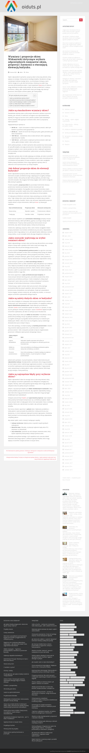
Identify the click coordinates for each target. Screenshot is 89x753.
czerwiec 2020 (69, 392)
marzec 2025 (68, 270)
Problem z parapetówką (69, 208)
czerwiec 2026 (69, 239)
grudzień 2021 (69, 331)
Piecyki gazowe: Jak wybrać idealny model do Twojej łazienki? (16, 674)
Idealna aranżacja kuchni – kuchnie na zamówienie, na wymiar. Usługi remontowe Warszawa (44, 693)
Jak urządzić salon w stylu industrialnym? (43, 662)
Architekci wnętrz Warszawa (67, 624)
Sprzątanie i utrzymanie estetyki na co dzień (73, 137)
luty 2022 (67, 324)
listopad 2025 (68, 260)
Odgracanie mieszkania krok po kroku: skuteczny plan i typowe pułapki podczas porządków (71, 31)
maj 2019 (67, 415)
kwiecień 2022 (69, 317)
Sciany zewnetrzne (9, 632)
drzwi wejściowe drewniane (67, 647)
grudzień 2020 (69, 371)
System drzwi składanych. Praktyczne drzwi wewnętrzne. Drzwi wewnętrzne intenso (71, 163)
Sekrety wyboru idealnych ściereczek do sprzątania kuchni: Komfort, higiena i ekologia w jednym (43, 657)
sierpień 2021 (68, 344)
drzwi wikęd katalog (65, 670)
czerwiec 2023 (69, 300)
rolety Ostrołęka (78, 695)
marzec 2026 (68, 249)
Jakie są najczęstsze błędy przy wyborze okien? (22, 105)
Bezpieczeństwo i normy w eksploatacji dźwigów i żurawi (76, 595)
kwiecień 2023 (69, 307)
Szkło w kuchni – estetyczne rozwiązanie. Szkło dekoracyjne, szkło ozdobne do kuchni (44, 625)
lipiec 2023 (67, 297)
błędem (24, 398)
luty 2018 (67, 439)
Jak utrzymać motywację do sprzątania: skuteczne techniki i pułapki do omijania (71, 52)
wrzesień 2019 (69, 412)
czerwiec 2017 (69, 463)
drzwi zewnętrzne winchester (67, 672)
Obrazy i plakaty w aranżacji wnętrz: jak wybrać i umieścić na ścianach (73, 169)
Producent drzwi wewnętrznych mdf (69, 690)
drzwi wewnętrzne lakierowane (68, 665)
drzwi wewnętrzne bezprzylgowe (68, 655)
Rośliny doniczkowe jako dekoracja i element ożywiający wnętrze (44, 722)
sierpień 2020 (68, 385)
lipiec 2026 (67, 236)
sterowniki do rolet (79, 712)
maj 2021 (67, 354)
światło (16, 307)
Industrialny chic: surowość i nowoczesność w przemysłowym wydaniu (72, 529)
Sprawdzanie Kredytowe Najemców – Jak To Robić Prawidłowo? (16, 717)
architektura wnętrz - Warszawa (68, 627)
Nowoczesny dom (9, 664)
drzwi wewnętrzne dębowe (67, 657)
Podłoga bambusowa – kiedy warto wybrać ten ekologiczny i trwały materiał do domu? (72, 561)
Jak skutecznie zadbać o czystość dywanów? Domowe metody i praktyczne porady (44, 639)
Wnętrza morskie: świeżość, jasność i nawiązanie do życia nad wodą (42, 651)
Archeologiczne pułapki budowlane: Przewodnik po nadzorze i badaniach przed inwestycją (44, 706)
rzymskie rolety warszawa (66, 700)
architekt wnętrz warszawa (66, 629)
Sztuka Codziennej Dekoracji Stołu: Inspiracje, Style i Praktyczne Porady (71, 545)
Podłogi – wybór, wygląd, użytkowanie (71, 120)
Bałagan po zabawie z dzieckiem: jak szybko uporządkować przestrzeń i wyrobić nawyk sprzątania (72, 81)
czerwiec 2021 (69, 351)
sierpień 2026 (68, 232)
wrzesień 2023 (69, 290)
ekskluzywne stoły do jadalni (78, 677)
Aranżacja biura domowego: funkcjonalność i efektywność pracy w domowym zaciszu (44, 671)
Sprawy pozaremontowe (72, 133)
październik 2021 (69, 337)
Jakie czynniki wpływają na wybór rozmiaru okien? (23, 102)
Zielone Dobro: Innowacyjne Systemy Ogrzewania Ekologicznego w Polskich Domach (14, 680)
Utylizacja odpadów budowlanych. (13, 655)
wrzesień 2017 (69, 456)
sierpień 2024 (68, 276)
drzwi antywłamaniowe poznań (68, 639)
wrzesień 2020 (69, 381)
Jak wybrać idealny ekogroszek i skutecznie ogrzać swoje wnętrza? (16, 625)
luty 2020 (67, 405)
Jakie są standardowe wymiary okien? (19, 98)
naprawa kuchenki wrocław (75, 682)
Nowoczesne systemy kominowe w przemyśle (14, 732)
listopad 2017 (68, 449)
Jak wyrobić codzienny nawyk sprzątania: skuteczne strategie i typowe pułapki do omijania (72, 38)
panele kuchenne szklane (66, 685)
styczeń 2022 (68, 327)
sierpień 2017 (68, 459)
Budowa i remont (70, 109)
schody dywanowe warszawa (67, 702)
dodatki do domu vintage (66, 637)
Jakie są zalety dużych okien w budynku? (20, 103)
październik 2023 (69, 287)
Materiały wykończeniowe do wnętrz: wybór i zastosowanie (44, 630)
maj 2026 (67, 243)
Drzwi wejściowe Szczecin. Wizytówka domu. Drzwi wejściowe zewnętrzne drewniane (72, 175)
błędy (40, 85)
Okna (27, 72)
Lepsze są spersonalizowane (12, 692)
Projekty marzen (8, 629)
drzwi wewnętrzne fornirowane (68, 660)
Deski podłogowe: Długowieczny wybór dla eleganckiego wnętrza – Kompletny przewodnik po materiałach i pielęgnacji (44, 727)
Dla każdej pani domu (10, 689)
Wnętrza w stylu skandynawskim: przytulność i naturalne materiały (44, 717)
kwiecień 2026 (69, 246)
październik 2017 (69, 453)
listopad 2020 (68, 375)
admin (21, 72)
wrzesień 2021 (69, 341)
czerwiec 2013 (69, 470)
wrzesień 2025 (69, 263)
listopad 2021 (68, 334)
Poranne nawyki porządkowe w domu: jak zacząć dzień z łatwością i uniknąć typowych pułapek (72, 59)
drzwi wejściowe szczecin (66, 649)
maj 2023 (67, 304)
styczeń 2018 (68, 442)
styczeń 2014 (68, 466)
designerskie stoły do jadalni (77, 634)
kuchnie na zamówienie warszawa (75, 680)
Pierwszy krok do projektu (11, 729)
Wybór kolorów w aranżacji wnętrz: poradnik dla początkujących (44, 740)
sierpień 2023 (68, 293)
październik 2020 (69, 378)
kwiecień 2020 (69, 398)
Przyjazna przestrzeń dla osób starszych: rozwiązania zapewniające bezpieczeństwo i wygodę (44, 676)
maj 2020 (67, 395)
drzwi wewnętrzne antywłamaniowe (69, 652)
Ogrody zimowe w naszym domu (72, 221)
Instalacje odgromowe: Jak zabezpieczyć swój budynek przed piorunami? (72, 213)
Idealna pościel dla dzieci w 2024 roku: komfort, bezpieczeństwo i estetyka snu (43, 687)
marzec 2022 (68, 320)
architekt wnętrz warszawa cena (68, 632)
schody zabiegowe (65, 705)
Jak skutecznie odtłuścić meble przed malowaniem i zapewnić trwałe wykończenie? (42, 734)
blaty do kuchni (64, 634)
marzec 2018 (68, 436)
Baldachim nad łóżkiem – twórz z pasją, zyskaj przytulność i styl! (72, 514)
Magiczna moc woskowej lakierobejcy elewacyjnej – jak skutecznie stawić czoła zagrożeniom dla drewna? (15, 644)
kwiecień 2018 (69, 432)
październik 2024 (69, 273)
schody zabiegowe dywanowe (67, 707)
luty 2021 (67, 365)
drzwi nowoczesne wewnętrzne (68, 642)
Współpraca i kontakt (76, 3)
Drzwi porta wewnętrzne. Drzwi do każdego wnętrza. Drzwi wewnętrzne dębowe (44, 634)
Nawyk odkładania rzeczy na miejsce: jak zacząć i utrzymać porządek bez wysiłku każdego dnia (72, 65)
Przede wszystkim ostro (69, 204)
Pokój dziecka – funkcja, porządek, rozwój (70, 125)
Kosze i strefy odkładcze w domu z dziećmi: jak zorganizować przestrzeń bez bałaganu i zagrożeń (72, 89)
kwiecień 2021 (69, 358)
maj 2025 (67, 266)
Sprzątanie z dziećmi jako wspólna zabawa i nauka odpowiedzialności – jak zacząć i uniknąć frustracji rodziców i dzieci (72, 73)
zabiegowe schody (65, 715)
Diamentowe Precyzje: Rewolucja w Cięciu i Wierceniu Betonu (16, 659)
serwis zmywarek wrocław (66, 712)
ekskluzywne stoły (64, 677)
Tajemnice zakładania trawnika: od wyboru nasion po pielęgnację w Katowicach (44, 712)
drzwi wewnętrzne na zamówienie (68, 667)
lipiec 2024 (67, 280)
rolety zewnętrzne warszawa (67, 697)
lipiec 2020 (67, 388)
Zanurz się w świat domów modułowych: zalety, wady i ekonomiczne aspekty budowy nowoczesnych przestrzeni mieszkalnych (16, 705)
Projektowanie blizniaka (10, 695)
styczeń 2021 (68, 368)
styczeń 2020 (68, 409)
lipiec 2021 (67, 348)
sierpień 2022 (68, 314)
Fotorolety (63, 680)
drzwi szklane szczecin (77, 644)
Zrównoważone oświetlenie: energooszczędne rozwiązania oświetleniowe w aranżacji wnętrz (44, 699)
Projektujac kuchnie (9, 725)
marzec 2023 (68, 310)
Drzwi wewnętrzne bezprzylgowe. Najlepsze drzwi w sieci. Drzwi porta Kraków (44, 666)
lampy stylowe (64, 682)
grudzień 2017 (69, 446)
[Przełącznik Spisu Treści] (34, 95)
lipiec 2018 (67, 422)
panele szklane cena (79, 685)
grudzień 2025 (69, 256)
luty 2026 (67, 253)
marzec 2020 (68, 402)
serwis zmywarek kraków (66, 710)
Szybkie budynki (67, 218)
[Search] (81, 19)
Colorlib (69, 751)
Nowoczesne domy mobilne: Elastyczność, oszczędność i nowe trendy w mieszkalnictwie (16, 712)
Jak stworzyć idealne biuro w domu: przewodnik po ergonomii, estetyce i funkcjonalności (42, 645)
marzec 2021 (68, 361)
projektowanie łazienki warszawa (68, 692)
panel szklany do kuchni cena (67, 687)
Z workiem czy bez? (9, 667)
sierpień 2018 (68, 419)
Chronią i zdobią (8, 670)
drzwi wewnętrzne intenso (66, 662)
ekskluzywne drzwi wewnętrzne (68, 675)
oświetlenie (39, 309)
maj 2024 (67, 283)
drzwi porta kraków (65, 644)
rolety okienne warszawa (66, 695)
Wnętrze (67, 141)
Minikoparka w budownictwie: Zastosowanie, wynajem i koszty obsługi (16, 699)
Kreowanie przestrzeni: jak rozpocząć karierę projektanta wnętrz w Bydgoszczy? (71, 157)
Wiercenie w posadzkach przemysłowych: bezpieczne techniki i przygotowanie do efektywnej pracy (73, 578)
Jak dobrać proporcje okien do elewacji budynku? (23, 100)
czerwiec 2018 (69, 426)
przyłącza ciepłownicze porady (73, 129)
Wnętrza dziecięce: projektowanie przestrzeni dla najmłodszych (72, 181)
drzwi (36, 202)
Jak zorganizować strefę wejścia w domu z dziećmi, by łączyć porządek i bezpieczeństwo (72, 96)
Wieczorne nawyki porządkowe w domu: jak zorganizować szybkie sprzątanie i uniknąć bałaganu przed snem (73, 45)
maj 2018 (67, 429)
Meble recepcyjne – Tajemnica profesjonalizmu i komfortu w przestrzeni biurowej (15, 650)
